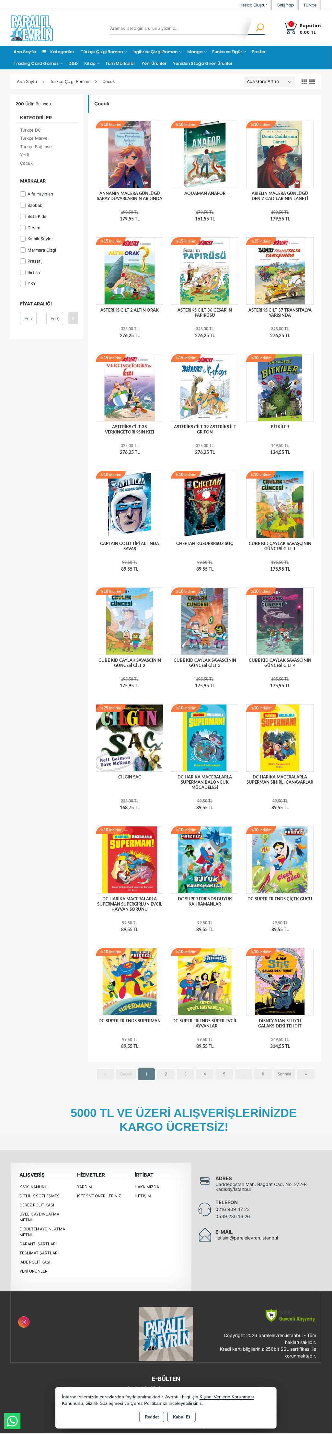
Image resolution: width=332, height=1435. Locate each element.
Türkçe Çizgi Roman (102, 52)
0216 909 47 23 (232, 1209)
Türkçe (309, 5)
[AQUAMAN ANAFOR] (204, 154)
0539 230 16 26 (232, 1216)
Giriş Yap (285, 5)
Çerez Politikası (36, 1205)
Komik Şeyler (40, 238)
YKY (32, 283)
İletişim (143, 1195)
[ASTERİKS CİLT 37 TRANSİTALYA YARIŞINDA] (280, 270)
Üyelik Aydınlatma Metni (39, 1217)
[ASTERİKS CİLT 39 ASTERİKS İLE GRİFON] (204, 387)
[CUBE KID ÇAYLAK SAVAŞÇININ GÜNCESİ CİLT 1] (280, 504)
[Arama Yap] (256, 28)
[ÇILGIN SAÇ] (129, 737)
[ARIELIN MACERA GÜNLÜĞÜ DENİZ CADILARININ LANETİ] (280, 154)
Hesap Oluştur (253, 5)
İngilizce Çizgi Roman (154, 52)
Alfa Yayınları (40, 193)
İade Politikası (34, 1262)
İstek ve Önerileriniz (99, 1195)
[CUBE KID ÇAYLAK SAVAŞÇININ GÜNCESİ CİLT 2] (129, 620)
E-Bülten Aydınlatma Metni (42, 1232)
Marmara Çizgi (42, 250)
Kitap (90, 63)
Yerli (24, 154)
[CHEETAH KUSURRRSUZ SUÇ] (204, 504)
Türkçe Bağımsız (36, 146)
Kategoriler (61, 52)
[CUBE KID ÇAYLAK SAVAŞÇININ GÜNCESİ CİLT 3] (204, 620)
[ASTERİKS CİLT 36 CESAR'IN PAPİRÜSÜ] (204, 270)
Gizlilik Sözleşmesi (40, 1195)
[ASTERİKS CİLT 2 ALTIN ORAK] (129, 270)
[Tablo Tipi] (312, 82)
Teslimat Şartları (39, 1253)
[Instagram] (24, 1322)
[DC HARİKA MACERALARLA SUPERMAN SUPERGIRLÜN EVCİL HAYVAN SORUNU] (129, 859)
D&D (73, 63)
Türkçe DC (30, 130)
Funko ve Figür (227, 52)
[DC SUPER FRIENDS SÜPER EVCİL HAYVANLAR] (204, 981)
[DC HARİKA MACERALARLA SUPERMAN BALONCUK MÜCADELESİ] (204, 737)
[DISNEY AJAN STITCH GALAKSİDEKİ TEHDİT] (280, 981)
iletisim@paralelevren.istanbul (246, 1237)
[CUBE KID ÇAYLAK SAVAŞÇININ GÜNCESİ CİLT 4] (280, 620)
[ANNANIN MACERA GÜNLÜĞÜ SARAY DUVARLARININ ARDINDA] (129, 154)
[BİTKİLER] (280, 387)
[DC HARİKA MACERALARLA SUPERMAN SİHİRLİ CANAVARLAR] (280, 737)
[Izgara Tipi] (304, 82)
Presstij (35, 261)
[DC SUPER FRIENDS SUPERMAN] (129, 981)
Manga (194, 52)
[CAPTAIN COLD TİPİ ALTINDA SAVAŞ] (129, 504)
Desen (34, 227)
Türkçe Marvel (34, 138)
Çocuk (26, 163)
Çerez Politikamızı (149, 1403)
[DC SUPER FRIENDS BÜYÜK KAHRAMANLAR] (204, 859)
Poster (259, 52)
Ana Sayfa (25, 52)
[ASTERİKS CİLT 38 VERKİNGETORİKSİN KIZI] (129, 387)
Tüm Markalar (120, 63)
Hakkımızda (147, 1186)
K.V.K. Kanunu (33, 1186)
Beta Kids (37, 216)
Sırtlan (34, 272)
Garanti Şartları (38, 1243)
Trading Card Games (36, 63)
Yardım (84, 1186)
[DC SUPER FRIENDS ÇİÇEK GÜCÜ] (280, 859)
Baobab (35, 205)
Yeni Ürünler (33, 1271)
